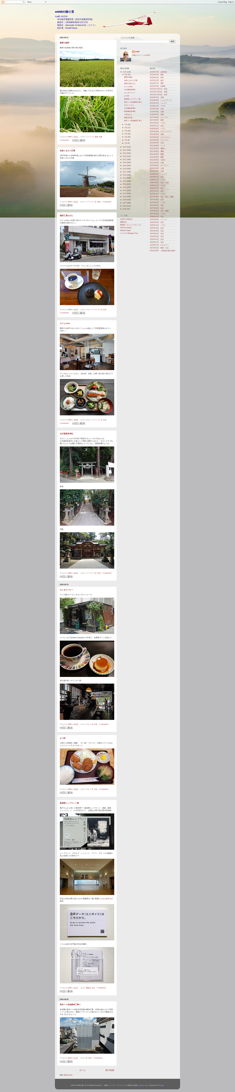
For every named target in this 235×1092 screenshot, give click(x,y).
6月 (126, 127)
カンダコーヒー (66, 590)
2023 (125, 153)
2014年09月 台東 (157, 134)
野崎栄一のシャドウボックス (130, 225)
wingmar (141, 1085)
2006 (125, 206)
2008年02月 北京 (157, 188)
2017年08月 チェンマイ (159, 117)
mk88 (70, 137)
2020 (125, 162)
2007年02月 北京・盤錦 (159, 211)
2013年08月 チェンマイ (159, 140)
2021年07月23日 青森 (158, 92)
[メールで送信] (73, 140)
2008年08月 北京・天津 (159, 182)
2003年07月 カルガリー (159, 245)
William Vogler (125, 230)
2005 (125, 209)
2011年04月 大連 (157, 163)
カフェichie (65, 323)
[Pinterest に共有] (84, 140)
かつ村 (63, 738)
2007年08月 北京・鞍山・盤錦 (162, 197)
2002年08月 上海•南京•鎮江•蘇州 (162, 251)
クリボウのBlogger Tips (129, 233)
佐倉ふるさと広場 (67, 150)
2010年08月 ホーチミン (159, 165)
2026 (125, 72)
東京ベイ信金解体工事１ (133, 120)
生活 (90, 1058)
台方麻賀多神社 (66, 433)
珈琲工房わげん (66, 215)
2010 (125, 193)
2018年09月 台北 (157, 109)
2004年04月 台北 (157, 233)
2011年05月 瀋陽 (157, 151)
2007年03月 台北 (157, 208)
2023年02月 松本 (157, 77)
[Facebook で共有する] (81, 140)
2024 (125, 150)
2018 (125, 169)
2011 (125, 190)
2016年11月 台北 (157, 126)
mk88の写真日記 (126, 219)
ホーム (82, 1070)
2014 (125, 181)
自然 (100, 137)
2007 (125, 203)
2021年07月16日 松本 (158, 94)
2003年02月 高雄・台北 (159, 248)
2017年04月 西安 (157, 120)
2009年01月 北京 (157, 177)
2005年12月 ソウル (157, 225)
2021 (125, 159)
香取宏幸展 (128, 117)
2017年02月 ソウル (157, 123)
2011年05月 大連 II (157, 160)
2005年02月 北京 (157, 228)
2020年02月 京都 (157, 97)
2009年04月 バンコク (158, 174)
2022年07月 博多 (157, 83)
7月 (126, 124)
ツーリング (90, 137)
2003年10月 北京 (157, 239)
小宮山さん (128, 114)
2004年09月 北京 (157, 231)
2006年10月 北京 (157, 216)
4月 (126, 134)
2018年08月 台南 (157, 111)
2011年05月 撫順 (157, 154)
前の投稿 (109, 1070)
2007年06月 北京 (157, 199)
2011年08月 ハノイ (157, 145)
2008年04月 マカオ (157, 185)
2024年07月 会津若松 (158, 72)
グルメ (88, 309)
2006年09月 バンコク (158, 219)
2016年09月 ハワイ (157, 128)
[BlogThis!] (76, 140)
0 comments (64, 140)
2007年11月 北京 (157, 191)
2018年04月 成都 (157, 114)
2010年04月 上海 (157, 168)
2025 (125, 147)
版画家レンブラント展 (69, 803)
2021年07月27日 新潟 (158, 89)
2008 (125, 200)
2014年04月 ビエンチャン (160, 137)
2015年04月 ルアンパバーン (161, 131)
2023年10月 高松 (157, 74)
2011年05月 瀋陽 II (157, 148)
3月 (126, 137)
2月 (126, 140)
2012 (125, 187)
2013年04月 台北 (157, 143)
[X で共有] (78, 140)
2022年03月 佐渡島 (157, 86)
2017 (125, 172)
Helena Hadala (126, 227)
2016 (125, 175)
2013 (125, 184)
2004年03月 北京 (157, 236)
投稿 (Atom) (68, 1075)
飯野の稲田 (64, 43)
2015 (125, 178)
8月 (126, 74)
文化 (104, 309)
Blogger (161, 1085)
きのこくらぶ (129, 105)
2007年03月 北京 (157, 205)
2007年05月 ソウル (157, 202)
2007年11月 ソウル (157, 194)
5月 (126, 131)
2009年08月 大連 (157, 171)
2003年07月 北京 (157, 242)
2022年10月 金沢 (157, 80)
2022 (125, 156)
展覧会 (88, 988)
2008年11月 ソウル (157, 180)
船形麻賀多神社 (130, 111)
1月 (126, 143)
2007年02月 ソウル (157, 214)
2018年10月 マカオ (157, 106)
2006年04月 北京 (157, 222)
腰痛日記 (123, 222)
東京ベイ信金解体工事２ (70, 1004)
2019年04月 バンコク (158, 103)
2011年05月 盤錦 (157, 157)
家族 (96, 137)
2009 (125, 196)
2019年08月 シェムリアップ (161, 100)
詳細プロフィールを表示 (141, 55)
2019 (125, 165)
